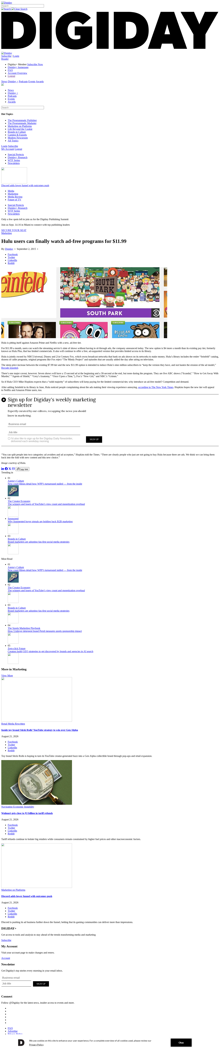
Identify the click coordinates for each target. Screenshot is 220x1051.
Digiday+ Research (17, 157)
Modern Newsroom (18, 137)
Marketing (13, 193)
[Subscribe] (6, 53)
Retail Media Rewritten (13, 723)
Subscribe (6, 56)
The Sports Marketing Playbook (24, 628)
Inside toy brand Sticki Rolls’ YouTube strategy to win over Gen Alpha (39, 730)
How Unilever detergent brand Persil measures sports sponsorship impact (45, 631)
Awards (40, 81)
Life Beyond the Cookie (20, 129)
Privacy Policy (15, 1034)
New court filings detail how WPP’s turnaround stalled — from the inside (45, 483)
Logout (11, 76)
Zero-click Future (16, 648)
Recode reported (9, 368)
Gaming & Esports (17, 134)
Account (5, 958)
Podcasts (23, 81)
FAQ (10, 70)
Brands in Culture (17, 132)
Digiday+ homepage (18, 67)
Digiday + (13, 81)
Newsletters (14, 163)
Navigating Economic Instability (17, 806)
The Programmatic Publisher (22, 120)
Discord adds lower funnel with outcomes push (25, 185)
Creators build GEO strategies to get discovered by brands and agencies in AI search (50, 651)
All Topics (13, 140)
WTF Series (14, 160)
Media (11, 191)
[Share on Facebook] (6, 469)
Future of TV (14, 199)
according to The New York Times (155, 387)
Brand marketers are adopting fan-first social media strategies (38, 541)
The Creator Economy (19, 501)
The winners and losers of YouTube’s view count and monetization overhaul (46, 504)
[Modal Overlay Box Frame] (110, 422)
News (4, 81)
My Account (7, 149)
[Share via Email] (13, 469)
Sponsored (13, 518)
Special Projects (16, 154)
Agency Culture (16, 480)
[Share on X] (9, 469)
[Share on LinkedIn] (2, 469)
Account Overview (17, 73)
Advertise (13, 1031)
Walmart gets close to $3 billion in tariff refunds (27, 813)
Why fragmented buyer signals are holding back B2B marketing (40, 521)
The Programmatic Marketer (22, 123)
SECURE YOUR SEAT (13, 230)
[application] (110, 1042)
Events (31, 81)
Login (16, 56)
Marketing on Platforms (20, 126)
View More (7, 675)
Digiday (9, 249)
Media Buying (15, 196)
